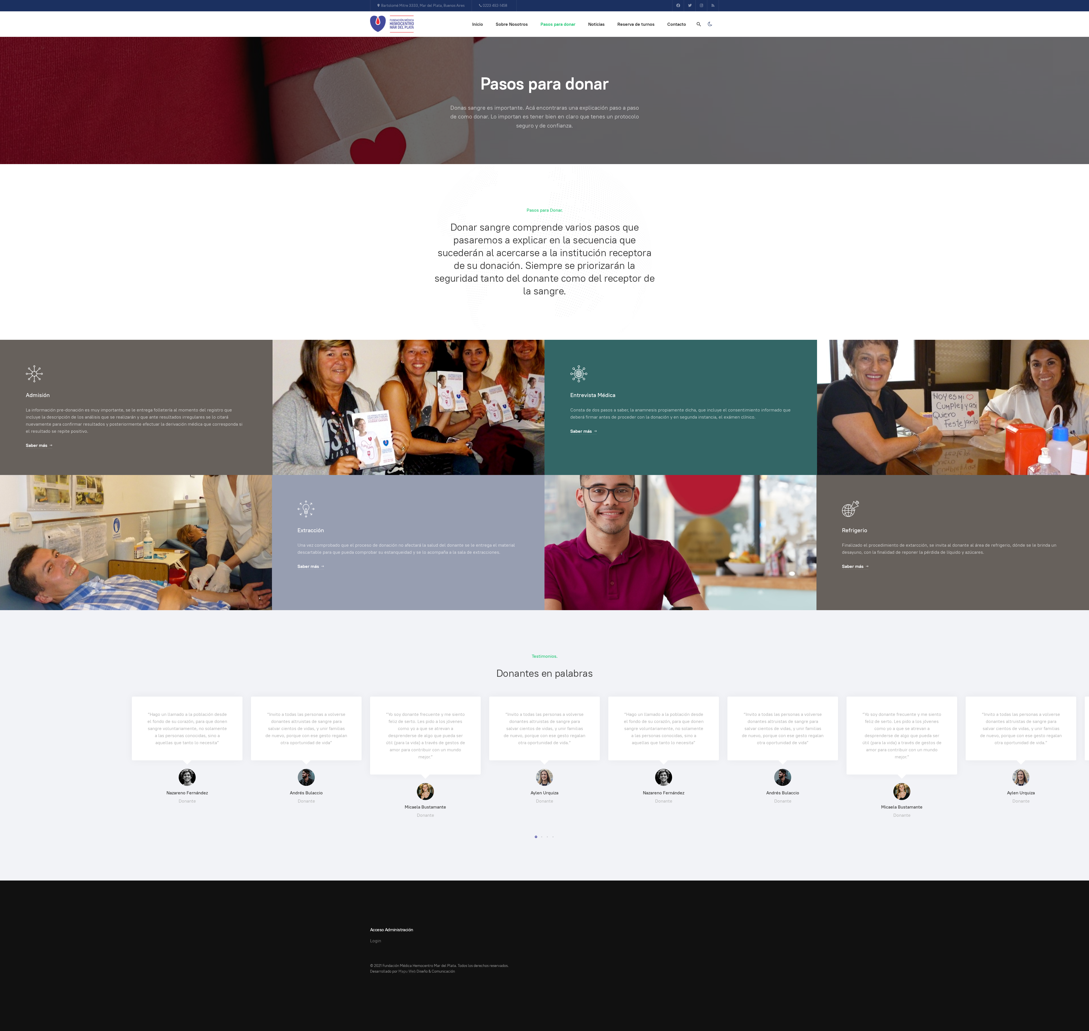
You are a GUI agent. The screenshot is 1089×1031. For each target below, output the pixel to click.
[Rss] (713, 5)
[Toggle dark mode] (710, 24)
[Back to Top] (1071, 1013)
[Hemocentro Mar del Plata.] (392, 24)
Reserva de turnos (636, 24)
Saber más (36, 445)
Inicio (477, 24)
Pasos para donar (558, 24)
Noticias (596, 24)
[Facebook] (678, 5)
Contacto (676, 24)
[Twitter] (689, 5)
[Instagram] (701, 5)
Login (375, 941)
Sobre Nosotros (512, 24)
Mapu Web (407, 971)
